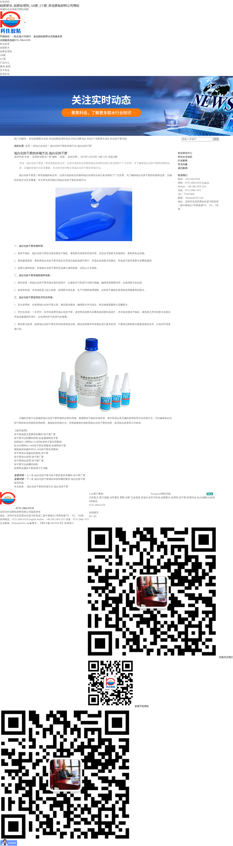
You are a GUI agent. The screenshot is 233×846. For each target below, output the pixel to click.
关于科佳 (5, 70)
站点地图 (202, 497)
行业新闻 (182, 160)
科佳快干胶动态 (118, 138)
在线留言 (14, 9)
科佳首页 (5, 44)
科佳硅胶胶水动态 (38, 138)
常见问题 (182, 164)
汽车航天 (94, 497)
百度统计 (69, 523)
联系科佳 (5, 74)
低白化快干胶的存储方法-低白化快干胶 (70, 146)
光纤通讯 (114, 497)
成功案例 (182, 168)
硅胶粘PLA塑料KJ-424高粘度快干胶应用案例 (38, 442)
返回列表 (19, 157)
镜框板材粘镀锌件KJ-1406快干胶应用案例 (36, 449)
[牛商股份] (42, 512)
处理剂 (174, 497)
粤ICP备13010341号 (51, 523)
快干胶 (182, 497)
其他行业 (146, 497)
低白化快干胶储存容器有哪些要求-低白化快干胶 (59, 479)
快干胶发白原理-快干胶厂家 (29, 457)
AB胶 (3, 55)
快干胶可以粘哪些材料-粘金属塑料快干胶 (36, 438)
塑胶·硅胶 (125, 497)
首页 (28, 146)
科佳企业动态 (40, 146)
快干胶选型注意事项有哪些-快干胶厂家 (35, 434)
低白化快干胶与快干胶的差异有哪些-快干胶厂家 (59, 475)
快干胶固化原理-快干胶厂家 (29, 460)
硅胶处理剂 (6, 51)
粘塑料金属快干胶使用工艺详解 (31, 468)
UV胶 (3, 59)
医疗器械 (104, 497)
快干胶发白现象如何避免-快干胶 (31, 453)
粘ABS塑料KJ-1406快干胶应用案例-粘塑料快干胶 (40, 445)
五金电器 (135, 497)
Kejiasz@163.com (194, 198)
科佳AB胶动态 (78, 138)
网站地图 (24, 9)
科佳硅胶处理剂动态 (59, 138)
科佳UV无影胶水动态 (98, 138)
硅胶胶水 (5, 47)
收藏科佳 (5, 9)
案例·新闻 (5, 66)
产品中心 (5, 62)
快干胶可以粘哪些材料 (26, 464)
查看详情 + (20, 475)
